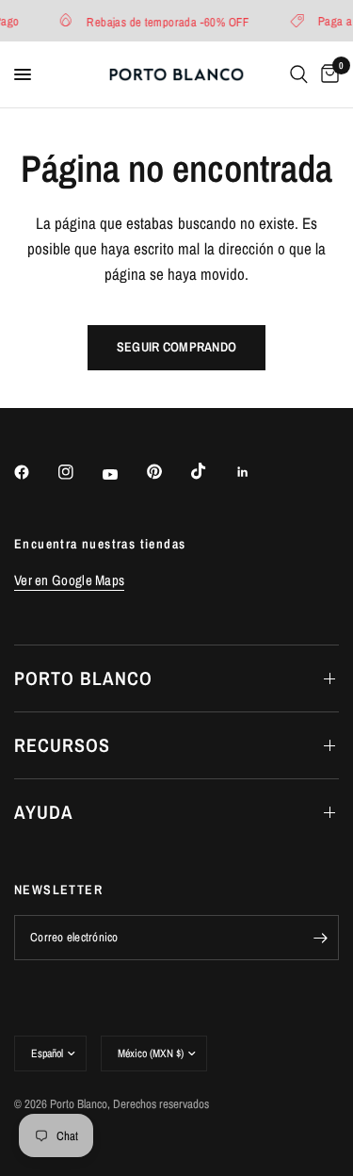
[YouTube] (123, 474)
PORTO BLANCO (83, 678)
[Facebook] (35, 472)
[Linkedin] (256, 472)
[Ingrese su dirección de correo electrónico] (320, 937)
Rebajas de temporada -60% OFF (166, 21)
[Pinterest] (167, 471)
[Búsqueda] (298, 74)
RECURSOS (62, 745)
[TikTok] (212, 471)
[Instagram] (79, 472)
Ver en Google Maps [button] (69, 580)
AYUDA (43, 812)
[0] (326, 74)
